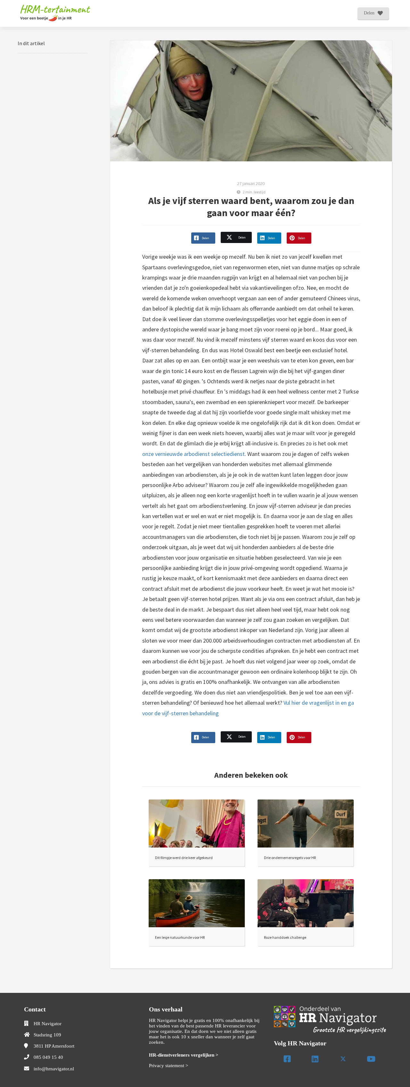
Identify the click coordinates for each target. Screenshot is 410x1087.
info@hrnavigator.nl (54, 1068)
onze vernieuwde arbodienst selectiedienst (193, 454)
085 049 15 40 (48, 1057)
